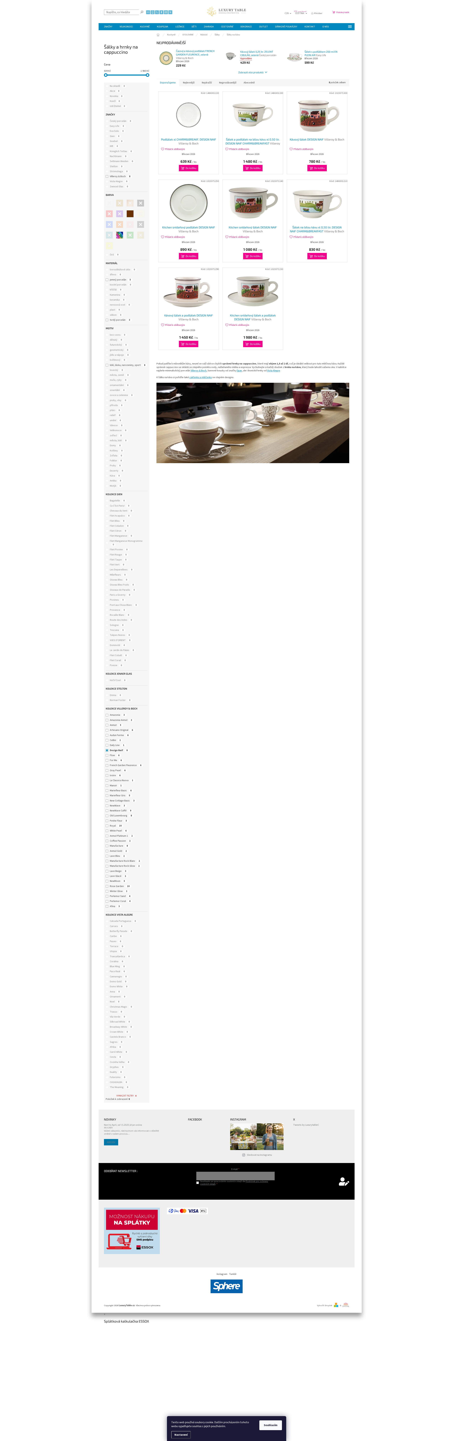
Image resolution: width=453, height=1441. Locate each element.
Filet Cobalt (118, 655)
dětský (116, 340)
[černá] (140, 203)
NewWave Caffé (120, 810)
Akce (114, 91)
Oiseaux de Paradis (122, 590)
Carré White (118, 1052)
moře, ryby (118, 380)
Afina (115, 906)
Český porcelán (120, 121)
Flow (114, 755)
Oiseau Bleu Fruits (122, 585)
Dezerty (116, 471)
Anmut (115, 725)
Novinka (116, 96)
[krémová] (140, 213)
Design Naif (119, 750)
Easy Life (117, 126)
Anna (115, 992)
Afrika (115, 1047)
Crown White (119, 1032)
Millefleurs (117, 575)
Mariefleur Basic (121, 790)
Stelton (116, 166)
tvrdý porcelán (120, 320)
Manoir (116, 785)
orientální (117, 390)
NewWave (117, 805)
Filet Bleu (117, 521)
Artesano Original (121, 730)
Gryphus (116, 1067)
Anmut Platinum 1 (121, 836)
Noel (114, 1001)
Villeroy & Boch (120, 176)
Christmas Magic (121, 1007)
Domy (115, 445)
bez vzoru (117, 335)
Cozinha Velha (119, 1062)
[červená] (109, 213)
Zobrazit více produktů (251, 72)
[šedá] (140, 224)
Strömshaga (118, 171)
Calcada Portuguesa (123, 921)
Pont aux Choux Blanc (123, 605)
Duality (116, 1072)
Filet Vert (117, 564)
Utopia (115, 951)
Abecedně (249, 82)
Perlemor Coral (120, 901)
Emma (115, 695)
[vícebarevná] (119, 235)
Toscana (117, 630)
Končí (115, 101)
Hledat (142, 12)
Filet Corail (118, 660)
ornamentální (119, 385)
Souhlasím (270, 1425)
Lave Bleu (117, 856)
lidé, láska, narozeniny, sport (127, 365)
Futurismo (117, 1077)
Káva (115, 476)
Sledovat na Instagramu (259, 1155)
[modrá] (109, 224)
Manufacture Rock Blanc (125, 861)
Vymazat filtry (125, 1096)
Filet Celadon (119, 526)
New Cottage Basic (122, 800)
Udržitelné (117, 106)
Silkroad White (120, 1022)
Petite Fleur (118, 821)
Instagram (222, 1274)
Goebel (116, 141)
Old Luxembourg (121, 815)
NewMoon (117, 881)
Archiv (111, 1142)
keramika (117, 300)
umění (115, 420)
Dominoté (117, 645)
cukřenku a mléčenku (200, 377)
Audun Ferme (119, 735)
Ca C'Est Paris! (119, 506)
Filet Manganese (121, 536)
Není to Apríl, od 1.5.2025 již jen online (123, 1124)
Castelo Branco (120, 1037)
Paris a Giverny (120, 595)
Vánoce (116, 425)
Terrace (116, 946)
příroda (116, 405)
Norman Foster (120, 700)
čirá (114, 254)
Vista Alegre (118, 181)
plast (115, 310)
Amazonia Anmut (121, 720)
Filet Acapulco (119, 516)
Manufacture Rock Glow (125, 866)
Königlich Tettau (121, 151)
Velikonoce (118, 430)
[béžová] (119, 203)
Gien (114, 136)
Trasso (116, 1012)
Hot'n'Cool (117, 680)
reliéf (115, 415)
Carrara (116, 926)
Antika (115, 481)
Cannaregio (118, 976)
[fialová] (119, 213)
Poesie (116, 665)
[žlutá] (109, 245)
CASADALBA (118, 1082)
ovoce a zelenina (121, 395)
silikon (115, 315)
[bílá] (109, 203)
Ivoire (115, 775)
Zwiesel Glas (119, 186)
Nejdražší (207, 82)
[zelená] (130, 235)
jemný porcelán (120, 280)
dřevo (115, 274)
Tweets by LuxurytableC (306, 1125)
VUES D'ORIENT (120, 640)
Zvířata (116, 455)
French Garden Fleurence (125, 765)
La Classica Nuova (121, 780)
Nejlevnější (189, 82)
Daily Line (117, 745)
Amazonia (117, 715)
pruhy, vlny (118, 400)
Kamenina (117, 295)
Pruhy (115, 465)
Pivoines (117, 600)
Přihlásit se (235, 1191)
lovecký (116, 370)
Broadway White (121, 1027)
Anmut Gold (118, 851)
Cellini (115, 740)
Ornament (117, 996)
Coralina (116, 961)
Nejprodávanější (227, 82)
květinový (117, 360)
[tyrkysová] (109, 235)
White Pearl (118, 831)
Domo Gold (118, 981)
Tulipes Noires (120, 635)
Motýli (115, 486)
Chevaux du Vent (121, 511)
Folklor (116, 460)
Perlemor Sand (120, 896)
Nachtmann (118, 156)
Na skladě (117, 86)
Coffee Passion (120, 841)
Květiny (116, 450)
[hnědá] (130, 213)
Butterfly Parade (121, 931)
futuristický (118, 345)
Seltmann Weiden (121, 161)
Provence (117, 610)
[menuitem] (108, 26)
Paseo (115, 941)
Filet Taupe (118, 559)
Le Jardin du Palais (122, 650)
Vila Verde (117, 1017)
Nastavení (181, 1435)
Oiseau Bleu (118, 580)
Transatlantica (120, 956)
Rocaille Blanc (119, 615)
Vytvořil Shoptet (324, 1305)
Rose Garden (120, 886)
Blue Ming (117, 966)
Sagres (116, 1042)
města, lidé (118, 440)
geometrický (119, 350)
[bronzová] (130, 203)
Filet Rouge (118, 555)
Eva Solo (117, 131)
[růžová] (130, 224)
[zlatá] (140, 235)
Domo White (118, 986)
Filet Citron (118, 531)
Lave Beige (118, 871)
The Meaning (119, 1087)
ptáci (115, 410)
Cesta (115, 1057)
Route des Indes (121, 620)
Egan (239, 370)
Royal (116, 826)
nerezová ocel (120, 305)
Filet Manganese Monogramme (126, 542)
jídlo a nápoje (119, 355)
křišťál (115, 290)
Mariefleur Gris (120, 795)
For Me (116, 760)
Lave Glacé (118, 876)
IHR (114, 146)
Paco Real (117, 971)
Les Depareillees (121, 569)
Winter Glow (118, 891)
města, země (119, 375)
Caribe (115, 936)
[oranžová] (119, 224)
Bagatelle (117, 500)
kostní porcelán (120, 285)
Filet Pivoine (118, 549)
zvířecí (116, 435)
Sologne (116, 625)
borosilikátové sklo (122, 269)
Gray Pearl (117, 770)
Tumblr (233, 1274)
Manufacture (119, 846)
